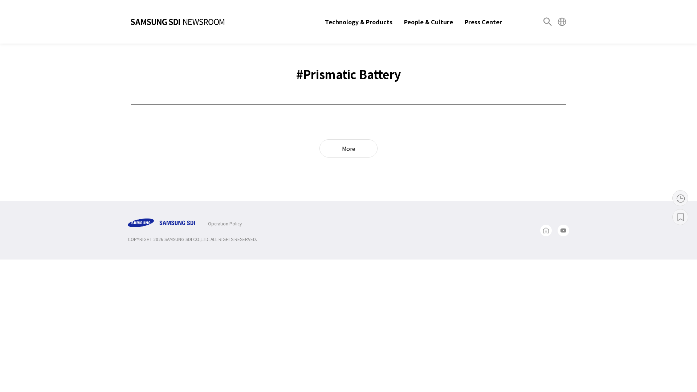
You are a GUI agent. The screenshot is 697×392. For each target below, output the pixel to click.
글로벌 (562, 21)
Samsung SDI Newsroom (177, 22)
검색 (547, 21)
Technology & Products (358, 21)
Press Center (483, 21)
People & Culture (428, 21)
